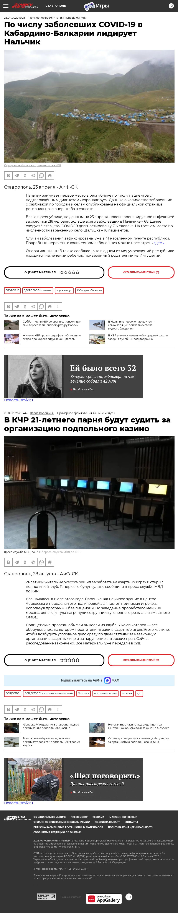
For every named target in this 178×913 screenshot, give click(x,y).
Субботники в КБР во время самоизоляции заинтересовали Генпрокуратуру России (52, 323)
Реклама (98, 817)
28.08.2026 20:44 (15, 413)
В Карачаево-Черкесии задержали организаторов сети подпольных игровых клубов (51, 742)
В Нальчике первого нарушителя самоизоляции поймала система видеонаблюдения (130, 325)
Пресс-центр (79, 817)
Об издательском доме (49, 817)
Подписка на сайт (107, 822)
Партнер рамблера (71, 897)
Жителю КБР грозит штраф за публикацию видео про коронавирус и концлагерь (52, 337)
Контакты (131, 822)
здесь (158, 243)
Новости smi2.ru (18, 400)
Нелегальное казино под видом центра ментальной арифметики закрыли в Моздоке (138, 726)
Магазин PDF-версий (123, 817)
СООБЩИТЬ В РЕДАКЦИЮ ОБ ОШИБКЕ (57, 832)
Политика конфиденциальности (130, 827)
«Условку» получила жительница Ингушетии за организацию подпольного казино (138, 740)
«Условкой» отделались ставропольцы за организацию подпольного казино (51, 726)
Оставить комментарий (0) (141, 272)
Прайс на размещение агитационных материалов (68, 827)
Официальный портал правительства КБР (32, 165)
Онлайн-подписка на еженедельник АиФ (61, 822)
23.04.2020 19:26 (14, 17)
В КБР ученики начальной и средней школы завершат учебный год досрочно (138, 337)
